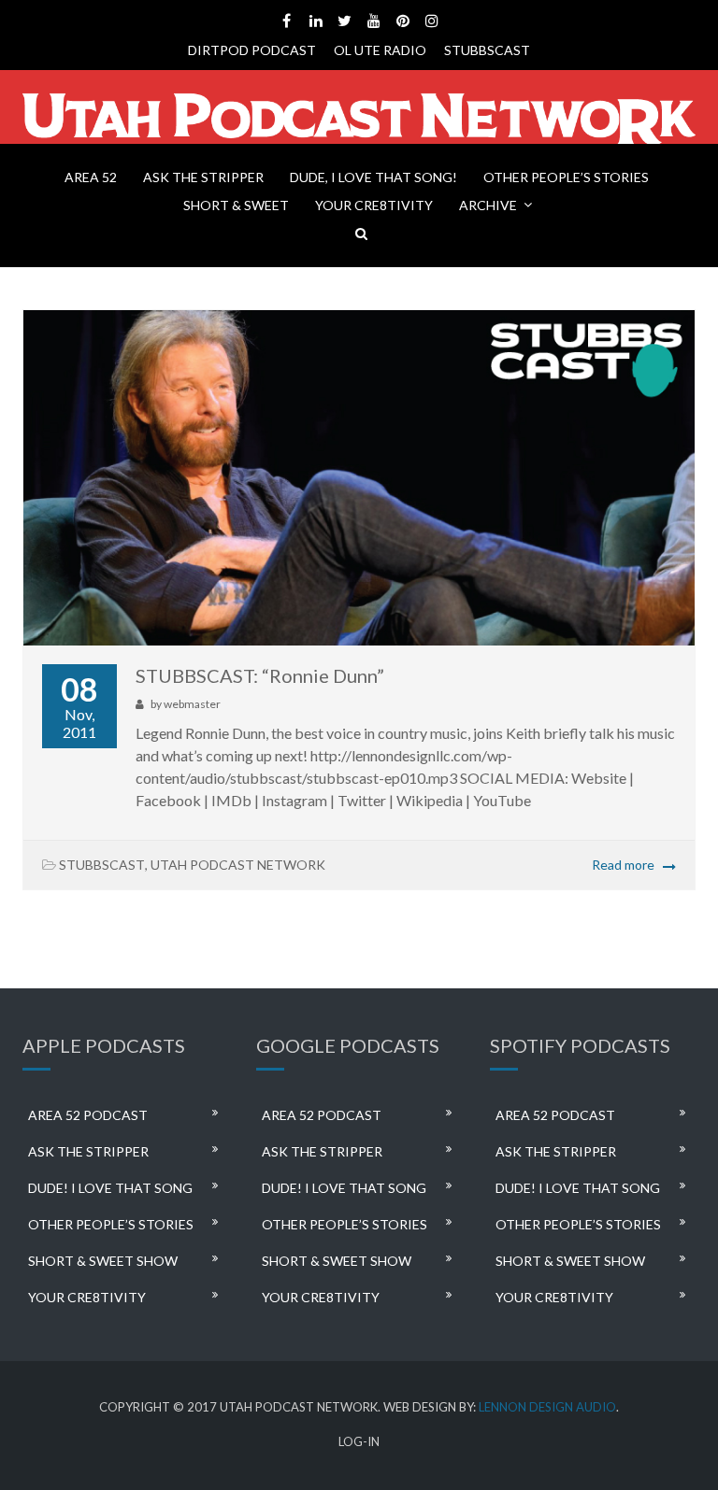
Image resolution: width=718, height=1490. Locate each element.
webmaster (192, 704)
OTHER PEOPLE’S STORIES (566, 177)
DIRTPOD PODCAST (252, 50)
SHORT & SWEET (236, 205)
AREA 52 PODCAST (88, 1115)
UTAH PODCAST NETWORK (238, 865)
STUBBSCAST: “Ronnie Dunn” (260, 675)
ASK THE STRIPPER (203, 177)
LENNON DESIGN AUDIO (547, 1406)
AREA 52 (91, 177)
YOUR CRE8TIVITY (374, 205)
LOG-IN (359, 1442)
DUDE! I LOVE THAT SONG (110, 1188)
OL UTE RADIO (380, 50)
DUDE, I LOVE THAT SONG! (373, 177)
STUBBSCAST (487, 50)
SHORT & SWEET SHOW (103, 1261)
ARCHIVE (488, 205)
